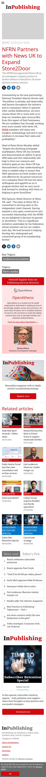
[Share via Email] (18, 88)
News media (10, 271)
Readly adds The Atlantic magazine (25, 600)
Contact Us (6, 746)
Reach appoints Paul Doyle (20, 568)
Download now (23, 711)
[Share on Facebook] (13, 88)
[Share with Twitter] (4, 88)
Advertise (6, 750)
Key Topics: (8, 254)
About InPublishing (10, 742)
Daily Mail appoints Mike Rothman (24, 580)
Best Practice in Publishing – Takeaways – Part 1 (21, 608)
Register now (23, 396)
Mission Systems (25, 759)
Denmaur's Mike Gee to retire (21, 586)
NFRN (5, 129)
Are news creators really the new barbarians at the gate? (23, 616)
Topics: (6, 267)
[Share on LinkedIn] (9, 88)
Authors (5, 755)
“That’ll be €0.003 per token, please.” (24, 574)
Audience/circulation (16, 259)
